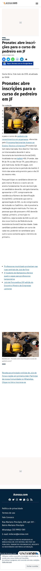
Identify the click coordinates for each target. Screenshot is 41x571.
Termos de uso (8, 513)
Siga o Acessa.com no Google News (19, 63)
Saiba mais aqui (7, 562)
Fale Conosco (8, 517)
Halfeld (20, 158)
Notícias (6, 40)
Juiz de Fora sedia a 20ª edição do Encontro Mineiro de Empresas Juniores (18, 285)
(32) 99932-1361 (18, 529)
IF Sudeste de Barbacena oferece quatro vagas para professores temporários (18, 275)
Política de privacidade (12, 508)
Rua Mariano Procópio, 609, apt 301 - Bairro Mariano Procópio (18, 523)
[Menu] (37, 3)
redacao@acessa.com (18, 534)
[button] (4, 59)
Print (26, 59)
